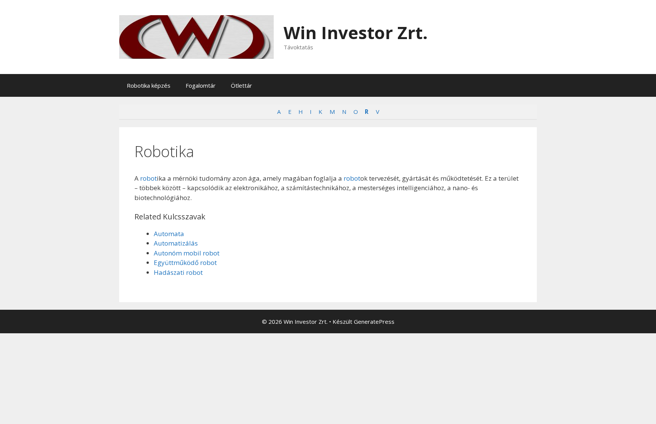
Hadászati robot (178, 272)
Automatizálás (176, 243)
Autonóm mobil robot (186, 253)
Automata (169, 233)
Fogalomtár (201, 85)
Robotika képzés (148, 85)
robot (148, 178)
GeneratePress (374, 321)
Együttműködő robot (185, 262)
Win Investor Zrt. (356, 32)
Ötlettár (241, 85)
